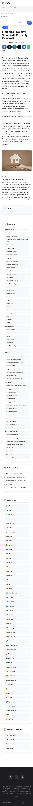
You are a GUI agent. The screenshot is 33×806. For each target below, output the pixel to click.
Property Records (11, 300)
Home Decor (10, 349)
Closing (8, 322)
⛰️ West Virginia (10, 710)
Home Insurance (11, 296)
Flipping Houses (11, 258)
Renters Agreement (12, 375)
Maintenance (10, 319)
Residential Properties (12, 261)
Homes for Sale (11, 267)
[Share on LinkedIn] (24, 47)
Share (4, 47)
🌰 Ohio (7, 654)
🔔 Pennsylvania (10, 667)
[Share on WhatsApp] (28, 47)
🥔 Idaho (8, 554)
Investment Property (12, 251)
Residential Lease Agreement (14, 378)
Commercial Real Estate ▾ (20, 10)
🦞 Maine (8, 584)
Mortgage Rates (11, 398)
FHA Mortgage (10, 427)
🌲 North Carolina (11, 645)
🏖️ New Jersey (10, 632)
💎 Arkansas (9, 519)
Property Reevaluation (12, 254)
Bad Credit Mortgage (12, 424)
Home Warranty (11, 293)
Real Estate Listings (12, 284)
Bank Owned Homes (12, 274)
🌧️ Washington (10, 706)
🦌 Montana (9, 615)
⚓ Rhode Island (10, 671)
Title (8, 309)
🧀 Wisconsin (9, 715)
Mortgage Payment (12, 408)
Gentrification (10, 233)
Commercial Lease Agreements (15, 356)
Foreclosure (8, 454)
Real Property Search (12, 280)
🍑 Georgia (8, 545)
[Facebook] (10, 777)
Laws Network (8, 42)
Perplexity (14, 47)
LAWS (2, 13)
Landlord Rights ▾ (14, 7)
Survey (8, 287)
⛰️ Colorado (9, 527)
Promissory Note (11, 365)
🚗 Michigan (9, 597)
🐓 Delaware (9, 536)
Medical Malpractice (11, 744)
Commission (10, 342)
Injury (5, 27)
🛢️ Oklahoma (9, 658)
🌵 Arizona (8, 514)
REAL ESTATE (9, 13)
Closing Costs (10, 339)
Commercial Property (12, 264)
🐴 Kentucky (9, 575)
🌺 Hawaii (8, 549)
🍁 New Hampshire (11, 628)
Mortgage (8, 382)
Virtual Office (10, 451)
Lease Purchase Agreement (14, 359)
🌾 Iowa (7, 567)
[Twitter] (16, 777)
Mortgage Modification (13, 402)
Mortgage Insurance (12, 395)
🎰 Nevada (8, 623)
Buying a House (9, 244)
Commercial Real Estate (12, 431)
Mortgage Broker (11, 389)
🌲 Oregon (8, 662)
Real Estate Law (9, 229)
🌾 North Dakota (10, 649)
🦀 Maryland (9, 588)
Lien (8, 316)
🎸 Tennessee (9, 684)
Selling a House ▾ (23, 7)
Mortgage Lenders (11, 392)
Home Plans (10, 303)
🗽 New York (9, 641)
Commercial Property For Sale (14, 438)
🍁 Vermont (9, 697)
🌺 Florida (8, 540)
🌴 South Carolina (11, 676)
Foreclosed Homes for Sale (14, 458)
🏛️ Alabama (9, 506)
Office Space (10, 447)
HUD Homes (10, 277)
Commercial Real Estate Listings (15, 444)
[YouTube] (22, 777)
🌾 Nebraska (9, 619)
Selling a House (9, 326)
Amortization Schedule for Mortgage (16, 405)
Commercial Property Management (16, 441)
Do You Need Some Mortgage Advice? (17, 385)
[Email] (4, 50)
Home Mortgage (11, 418)
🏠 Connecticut (10, 532)
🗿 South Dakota (10, 680)
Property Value (10, 248)
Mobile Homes (10, 271)
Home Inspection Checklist (14, 313)
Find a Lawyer (9, 739)
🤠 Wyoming (9, 719)
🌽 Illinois (8, 558)
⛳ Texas (8, 689)
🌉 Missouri (9, 610)
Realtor (8, 306)
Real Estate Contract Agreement (15, 372)
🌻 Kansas (8, 571)
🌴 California (9, 523)
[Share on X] (19, 47)
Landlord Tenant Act (12, 236)
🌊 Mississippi (9, 606)
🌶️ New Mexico (10, 636)
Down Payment (10, 290)
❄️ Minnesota (9, 601)
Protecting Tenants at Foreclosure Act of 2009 (17, 240)
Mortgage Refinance (12, 411)
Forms (7, 352)
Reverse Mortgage (11, 421)
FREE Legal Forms (10, 735)
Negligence (9, 748)
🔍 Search (29, 23)
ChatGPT (9, 47)
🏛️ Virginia (8, 702)
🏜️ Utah (7, 693)
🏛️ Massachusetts (11, 593)
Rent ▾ (29, 7)
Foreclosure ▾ (11, 10)
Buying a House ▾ (6, 7)
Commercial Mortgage (12, 434)
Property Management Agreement (16, 369)
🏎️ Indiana (8, 562)
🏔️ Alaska (8, 510)
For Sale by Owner (11, 333)
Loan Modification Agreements (15, 362)
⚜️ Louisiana (9, 580)
